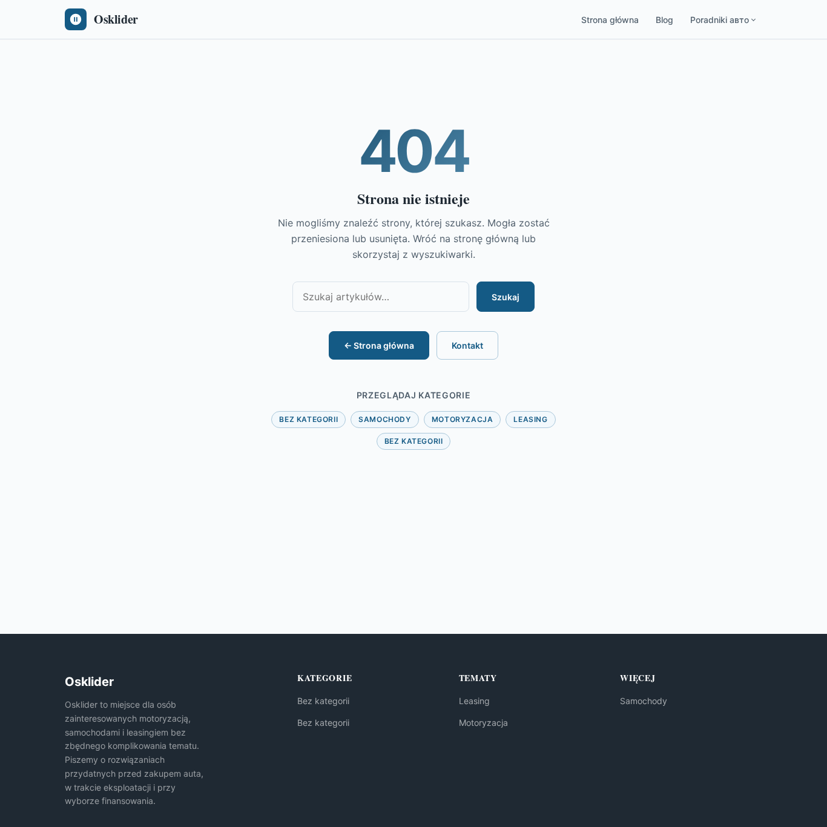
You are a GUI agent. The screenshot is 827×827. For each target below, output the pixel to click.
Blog (664, 20)
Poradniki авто (719, 20)
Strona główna (610, 20)
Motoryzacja (462, 419)
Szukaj (505, 297)
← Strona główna (379, 345)
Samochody (384, 419)
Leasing (530, 419)
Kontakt (467, 345)
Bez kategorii (308, 419)
